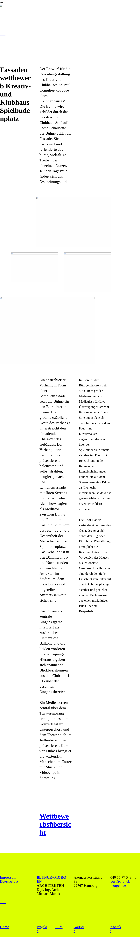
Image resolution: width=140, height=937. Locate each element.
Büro (59, 927)
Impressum (8, 877)
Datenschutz (9, 881)
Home (4, 927)
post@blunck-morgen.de (120, 883)
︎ (3, 901)
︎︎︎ (2, 861)
